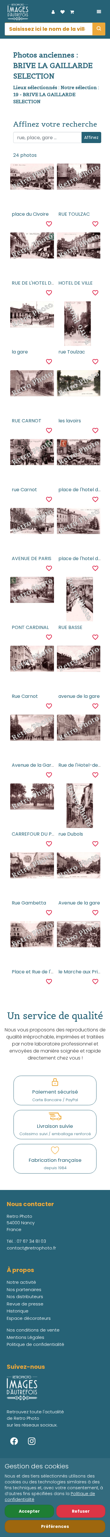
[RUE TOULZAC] (79, 178)
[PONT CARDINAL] (32, 591)
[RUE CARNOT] (32, 384)
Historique (17, 1311)
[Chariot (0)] (72, 12)
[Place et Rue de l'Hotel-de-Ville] (32, 935)
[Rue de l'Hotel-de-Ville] (79, 729)
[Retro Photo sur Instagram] (31, 1441)
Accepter (29, 1511)
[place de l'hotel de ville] (79, 453)
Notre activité (21, 1282)
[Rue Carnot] (32, 660)
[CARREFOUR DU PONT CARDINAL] (32, 797)
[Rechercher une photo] (98, 29)
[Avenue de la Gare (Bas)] (32, 729)
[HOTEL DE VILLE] (79, 246)
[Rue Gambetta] (32, 866)
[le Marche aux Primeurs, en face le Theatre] (79, 935)
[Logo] (16, 12)
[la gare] (32, 315)
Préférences (55, 1526)
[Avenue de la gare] (79, 866)
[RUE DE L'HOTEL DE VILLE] (32, 246)
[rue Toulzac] (78, 323)
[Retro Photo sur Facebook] (14, 1441)
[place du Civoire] (32, 178)
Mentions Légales (25, 1337)
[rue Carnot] (32, 453)
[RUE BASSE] (78, 599)
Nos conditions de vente (33, 1330)
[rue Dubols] (78, 805)
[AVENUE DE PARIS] (32, 522)
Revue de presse (25, 1304)
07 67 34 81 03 (31, 1241)
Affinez (91, 137)
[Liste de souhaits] (62, 12)
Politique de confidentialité (35, 1344)
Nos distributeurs (25, 1296)
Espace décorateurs (29, 1318)
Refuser (81, 1511)
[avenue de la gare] (79, 660)
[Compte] (53, 12)
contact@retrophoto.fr (31, 1248)
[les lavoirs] (79, 384)
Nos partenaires (24, 1289)
